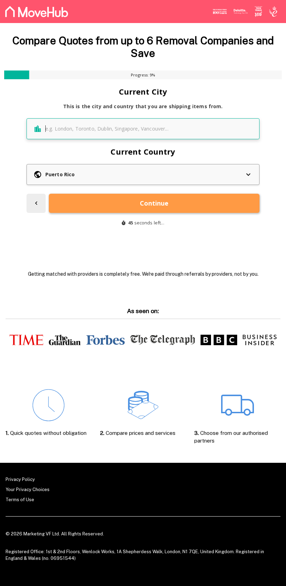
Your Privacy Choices (28, 489)
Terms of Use (20, 499)
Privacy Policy (20, 479)
